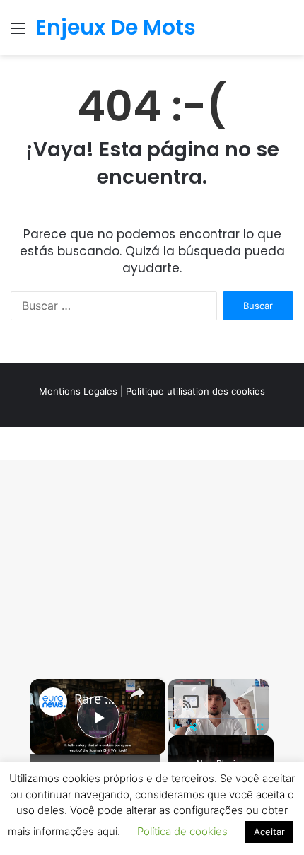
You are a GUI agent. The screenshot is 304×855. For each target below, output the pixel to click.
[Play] (176, 727)
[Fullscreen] (260, 727)
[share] (137, 693)
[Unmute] (193, 727)
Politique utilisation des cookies (195, 391)
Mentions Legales (78, 391)
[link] (53, 701)
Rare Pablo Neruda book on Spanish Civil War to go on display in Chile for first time (95, 699)
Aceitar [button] (269, 831)
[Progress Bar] (218, 718)
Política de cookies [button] (182, 831)
